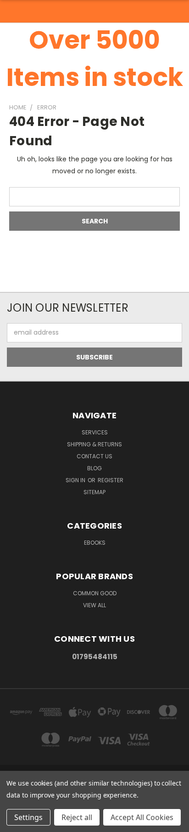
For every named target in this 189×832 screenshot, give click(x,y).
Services (95, 432)
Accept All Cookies (142, 817)
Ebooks (95, 543)
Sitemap (94, 492)
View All (94, 605)
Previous (14, 823)
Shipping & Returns (94, 444)
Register (110, 480)
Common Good (95, 593)
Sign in (76, 480)
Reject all (76, 817)
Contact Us (94, 456)
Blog (94, 468)
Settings (28, 817)
